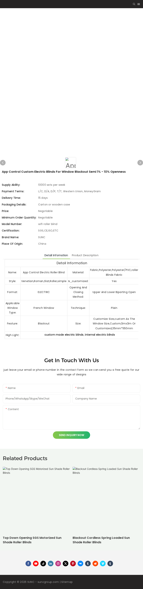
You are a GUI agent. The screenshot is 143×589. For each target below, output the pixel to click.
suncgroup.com (48, 582)
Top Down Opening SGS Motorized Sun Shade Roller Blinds (32, 540)
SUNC (30, 582)
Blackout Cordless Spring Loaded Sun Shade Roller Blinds (101, 540)
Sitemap (67, 582)
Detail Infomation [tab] (56, 255)
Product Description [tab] (85, 255)
